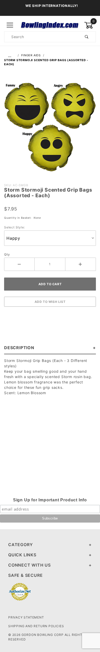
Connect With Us (29, 565)
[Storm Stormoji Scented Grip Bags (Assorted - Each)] (50, 129)
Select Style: (14, 227)
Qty (7, 254)
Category (20, 544)
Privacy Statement (26, 617)
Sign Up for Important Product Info (50, 500)
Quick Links (22, 554)
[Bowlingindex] (50, 25)
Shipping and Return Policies (36, 626)
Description (19, 347)
